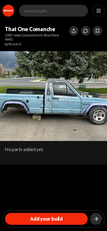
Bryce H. (15, 44)
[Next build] (96, 219)
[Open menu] (99, 11)
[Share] (73, 31)
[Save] (97, 31)
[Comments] (85, 31)
